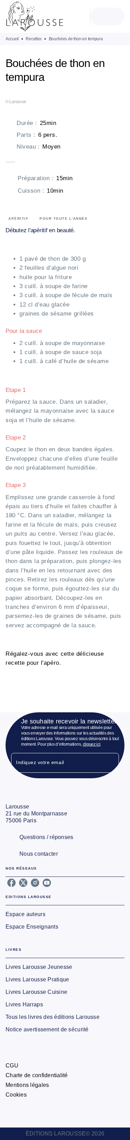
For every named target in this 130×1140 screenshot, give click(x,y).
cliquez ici (92, 744)
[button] (65, 914)
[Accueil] (35, 16)
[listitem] (11, 883)
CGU (12, 1065)
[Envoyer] (110, 763)
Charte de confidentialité (37, 1075)
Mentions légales (27, 1085)
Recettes (34, 38)
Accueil (12, 38)
